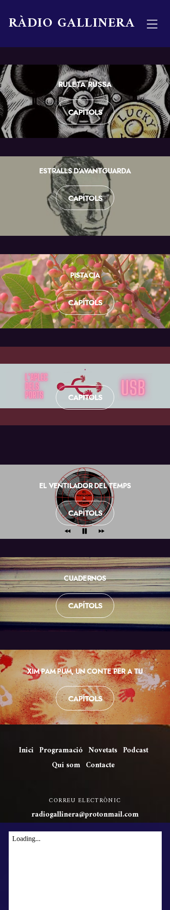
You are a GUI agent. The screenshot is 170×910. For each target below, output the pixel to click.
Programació (61, 750)
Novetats (102, 750)
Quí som (66, 765)
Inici (26, 750)
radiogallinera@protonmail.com (85, 814)
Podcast (135, 750)
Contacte (100, 765)
